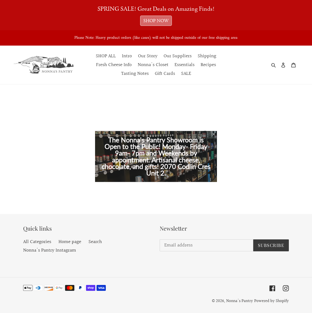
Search (95, 242)
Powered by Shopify (271, 301)
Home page (69, 242)
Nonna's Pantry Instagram (49, 250)
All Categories (37, 242)
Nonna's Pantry (239, 301)
